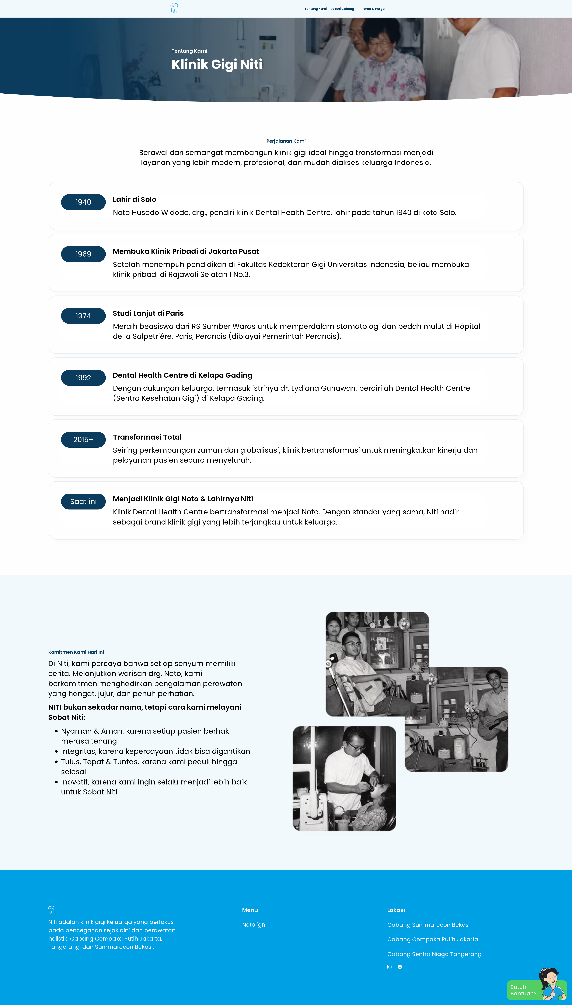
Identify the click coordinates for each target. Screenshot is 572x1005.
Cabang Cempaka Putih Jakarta (432, 939)
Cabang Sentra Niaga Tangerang (434, 954)
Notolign (253, 925)
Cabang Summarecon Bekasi (428, 925)
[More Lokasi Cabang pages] (355, 8)
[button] (83, 202)
